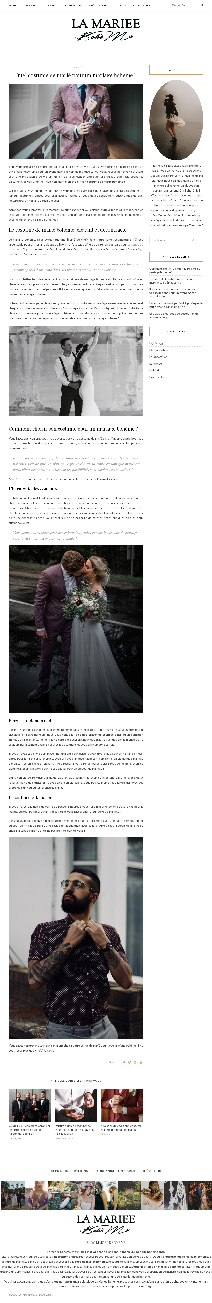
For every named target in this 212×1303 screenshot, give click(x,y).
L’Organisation (71, 5)
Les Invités (119, 5)
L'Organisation (158, 350)
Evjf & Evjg (156, 343)
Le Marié (49, 5)
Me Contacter (141, 5)
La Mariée (31, 5)
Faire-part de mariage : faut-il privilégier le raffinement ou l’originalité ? (176, 304)
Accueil (14, 5)
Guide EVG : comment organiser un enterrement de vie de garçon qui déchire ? (29, 1129)
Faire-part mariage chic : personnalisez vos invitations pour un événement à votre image (174, 292)
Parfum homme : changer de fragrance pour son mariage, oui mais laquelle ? (75, 1129)
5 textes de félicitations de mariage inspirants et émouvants (172, 280)
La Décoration (97, 5)
